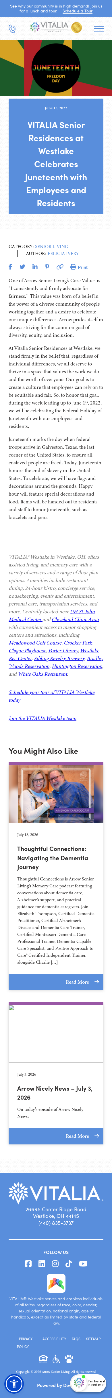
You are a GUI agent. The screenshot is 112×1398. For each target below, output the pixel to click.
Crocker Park (78, 642)
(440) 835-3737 (56, 1222)
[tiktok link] (68, 1264)
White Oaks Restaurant (42, 674)
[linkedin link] (41, 1264)
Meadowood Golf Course (35, 642)
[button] (14, 1383)
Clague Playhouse (27, 650)
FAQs (76, 1338)
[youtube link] (83, 1264)
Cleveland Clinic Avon (75, 619)
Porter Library (63, 650)
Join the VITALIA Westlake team (42, 718)
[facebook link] (28, 1264)
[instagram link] (55, 1264)
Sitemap (93, 1338)
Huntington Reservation (77, 666)
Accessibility (54, 1338)
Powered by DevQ (56, 1385)
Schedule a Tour (77, 11)
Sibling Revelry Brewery (59, 658)
